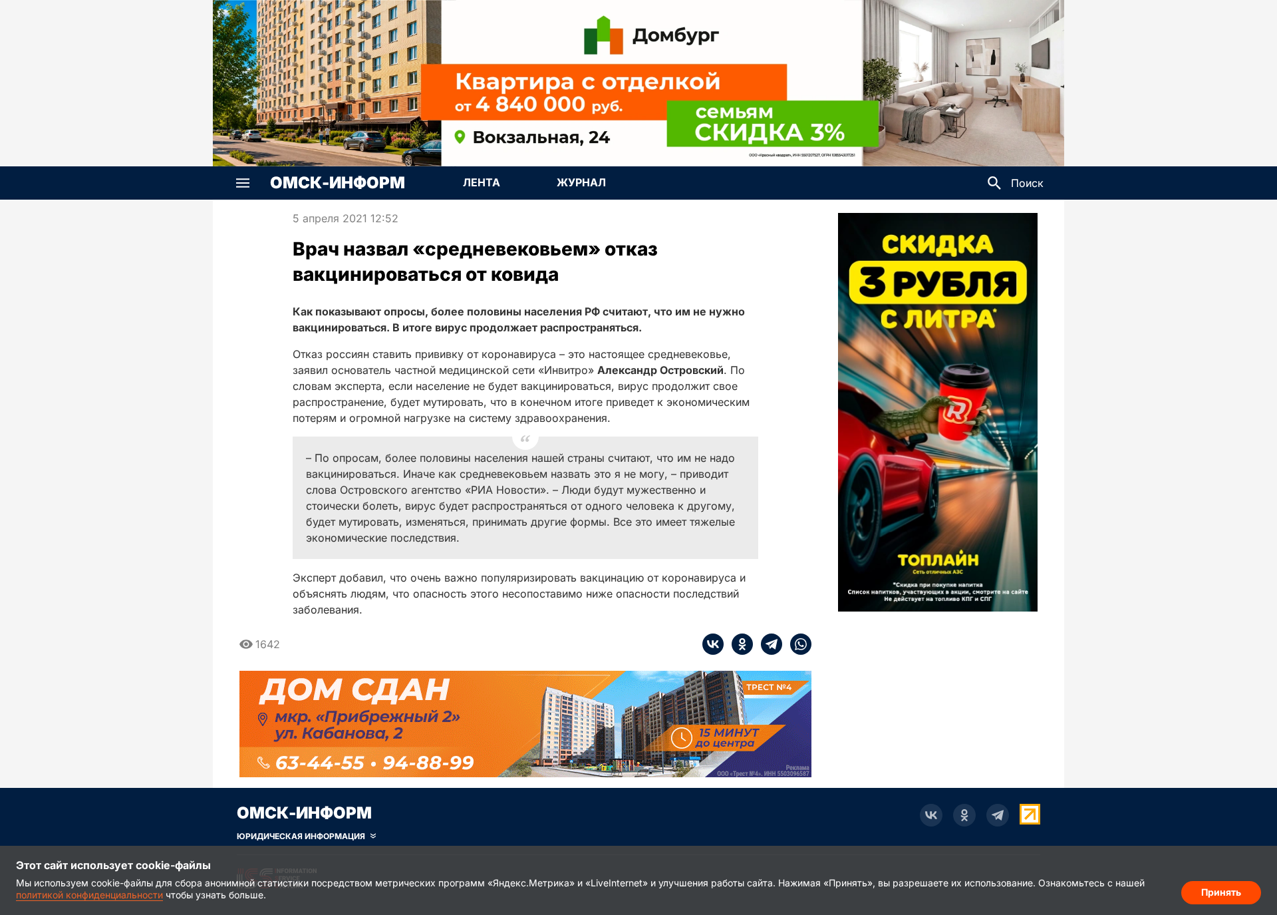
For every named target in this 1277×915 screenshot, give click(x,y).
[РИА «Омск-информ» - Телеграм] (997, 815)
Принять (1221, 892)
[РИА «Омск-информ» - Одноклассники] (964, 815)
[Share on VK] (713, 644)
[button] (242, 183)
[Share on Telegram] (767, 644)
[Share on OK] (738, 644)
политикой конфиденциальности (89, 894)
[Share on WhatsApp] (796, 644)
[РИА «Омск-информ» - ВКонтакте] (931, 815)
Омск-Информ (337, 183)
